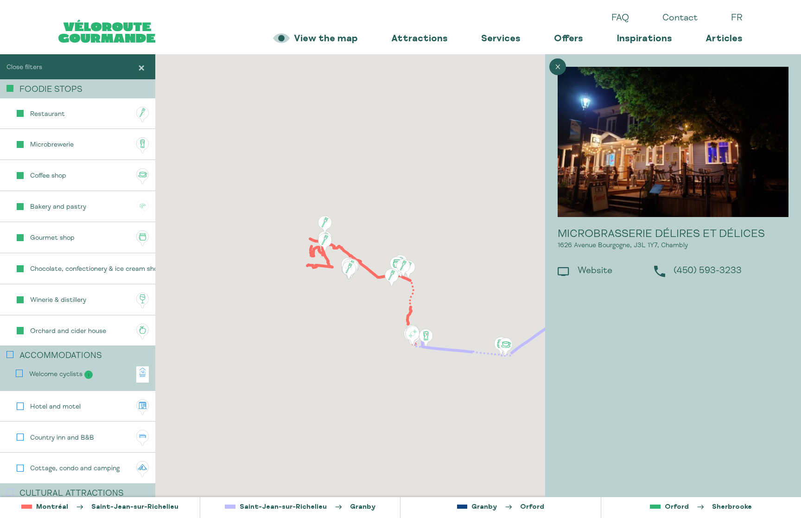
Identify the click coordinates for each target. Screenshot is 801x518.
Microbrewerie (52, 145)
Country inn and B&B (62, 438)
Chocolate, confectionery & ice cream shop (92, 269)
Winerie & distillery (58, 300)
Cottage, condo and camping (75, 469)
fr (737, 18)
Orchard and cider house (68, 331)
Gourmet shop (52, 238)
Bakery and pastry (58, 207)
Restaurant (47, 114)
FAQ (620, 18)
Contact (680, 18)
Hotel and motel (55, 407)
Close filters (24, 67)
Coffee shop (48, 176)
